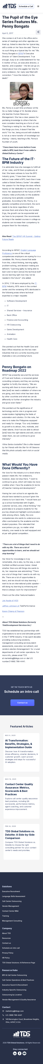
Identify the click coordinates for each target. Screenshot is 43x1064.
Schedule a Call (26, 6)
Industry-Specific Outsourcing (14, 990)
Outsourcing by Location (12, 995)
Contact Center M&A (10, 911)
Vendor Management (10, 906)
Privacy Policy (7, 953)
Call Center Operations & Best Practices (18, 980)
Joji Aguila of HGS (10, 600)
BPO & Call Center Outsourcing (14, 975)
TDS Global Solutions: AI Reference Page (18, 963)
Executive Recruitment (11, 891)
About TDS (6, 933)
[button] (38, 6)
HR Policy (6, 958)
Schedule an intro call (11, 948)
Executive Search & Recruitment (15, 985)
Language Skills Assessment (13, 896)
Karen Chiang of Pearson (13, 611)
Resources (6, 938)
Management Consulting (12, 921)
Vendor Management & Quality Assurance (19, 1000)
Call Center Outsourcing (11, 901)
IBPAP (21, 53)
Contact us (22, 703)
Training (5, 916)
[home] (8, 6)
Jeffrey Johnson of (11, 606)
